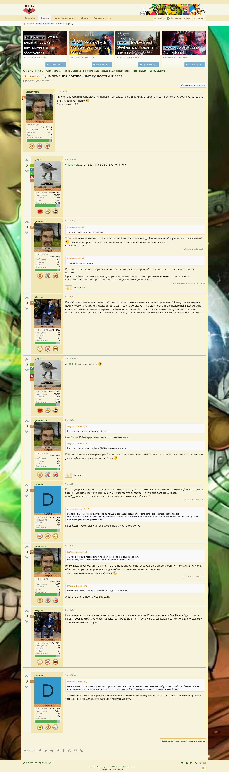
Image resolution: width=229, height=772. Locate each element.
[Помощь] (200, 762)
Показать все (79, 287)
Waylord (40, 297)
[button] (36, 18)
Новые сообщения (44, 23)
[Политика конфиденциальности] (196, 762)
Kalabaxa (76, 57)
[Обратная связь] (186, 762)
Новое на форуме (64, 17)
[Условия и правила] (191, 762)
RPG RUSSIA (31, 762)
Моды (84, 17)
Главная (30, 17)
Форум (45, 17)
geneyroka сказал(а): (77, 509)
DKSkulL (39, 484)
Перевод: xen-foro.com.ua (112, 769)
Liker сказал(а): (74, 227)
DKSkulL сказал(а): (76, 552)
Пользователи (102, 17)
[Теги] (182, 762)
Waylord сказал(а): (76, 426)
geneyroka (29, 80)
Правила (27, 23)
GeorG (29, 57)
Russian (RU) (47, 762)
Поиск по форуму (64, 23)
